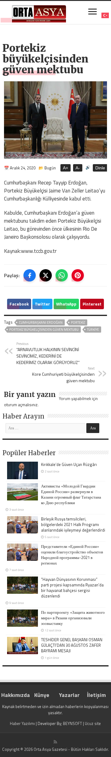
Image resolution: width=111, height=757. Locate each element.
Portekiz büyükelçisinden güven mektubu (44, 329)
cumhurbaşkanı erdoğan (41, 322)
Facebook (19, 304)
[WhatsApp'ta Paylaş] (62, 275)
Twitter (42, 304)
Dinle (100, 167)
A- (78, 167)
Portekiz (78, 322)
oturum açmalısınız (21, 405)
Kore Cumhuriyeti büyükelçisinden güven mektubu (63, 375)
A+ (65, 167)
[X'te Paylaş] (45, 275)
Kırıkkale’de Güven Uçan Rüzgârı (69, 464)
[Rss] (55, 742)
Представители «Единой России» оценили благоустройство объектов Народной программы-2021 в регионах (72, 554)
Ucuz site (93, 723)
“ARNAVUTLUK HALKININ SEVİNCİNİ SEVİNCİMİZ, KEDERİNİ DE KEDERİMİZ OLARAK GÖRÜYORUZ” (48, 353)
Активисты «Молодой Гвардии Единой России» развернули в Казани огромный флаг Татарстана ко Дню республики (71, 494)
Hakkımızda (14, 695)
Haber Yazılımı (22, 723)
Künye (41, 695)
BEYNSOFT (72, 723)
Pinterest (92, 304)
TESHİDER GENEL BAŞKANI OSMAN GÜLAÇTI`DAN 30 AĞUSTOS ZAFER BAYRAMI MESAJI (71, 645)
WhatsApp (66, 304)
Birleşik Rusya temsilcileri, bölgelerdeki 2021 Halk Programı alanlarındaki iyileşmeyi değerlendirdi (73, 524)
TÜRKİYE (93, 329)
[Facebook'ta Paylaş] (29, 275)
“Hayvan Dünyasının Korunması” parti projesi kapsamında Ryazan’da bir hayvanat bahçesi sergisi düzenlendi (72, 587)
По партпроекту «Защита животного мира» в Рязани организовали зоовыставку (73, 617)
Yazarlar (69, 695)
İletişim (96, 695)
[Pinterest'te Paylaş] (78, 275)
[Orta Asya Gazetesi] (39, 12)
